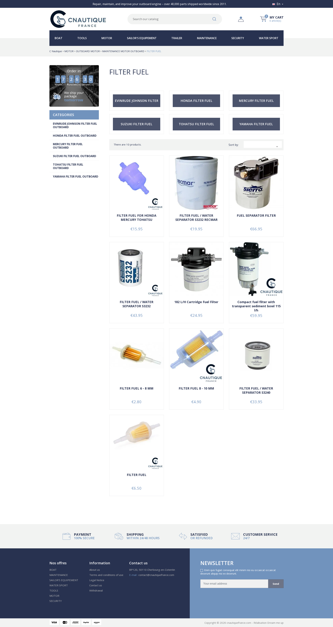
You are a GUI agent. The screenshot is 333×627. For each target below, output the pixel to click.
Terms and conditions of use (106, 575)
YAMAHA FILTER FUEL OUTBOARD (75, 176)
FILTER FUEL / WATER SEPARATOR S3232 (136, 304)
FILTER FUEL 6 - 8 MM (136, 388)
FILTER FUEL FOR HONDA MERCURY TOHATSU (136, 217)
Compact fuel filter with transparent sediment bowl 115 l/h (256, 306)
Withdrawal (96, 590)
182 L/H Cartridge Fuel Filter (196, 302)
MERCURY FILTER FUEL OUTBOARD (68, 145)
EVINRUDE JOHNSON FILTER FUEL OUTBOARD (75, 125)
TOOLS (82, 38)
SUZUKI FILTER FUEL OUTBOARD (74, 156)
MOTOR (106, 38)
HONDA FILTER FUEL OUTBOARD (74, 136)
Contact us (95, 585)
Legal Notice (96, 580)
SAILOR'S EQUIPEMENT (142, 38)
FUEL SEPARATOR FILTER (256, 215)
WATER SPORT (268, 38)
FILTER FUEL (136, 475)
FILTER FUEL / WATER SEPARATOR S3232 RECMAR (196, 217)
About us (94, 569)
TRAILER (176, 38)
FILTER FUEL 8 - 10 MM (196, 388)
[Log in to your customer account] (241, 19)
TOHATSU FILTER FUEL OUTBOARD (68, 166)
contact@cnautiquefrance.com (156, 575)
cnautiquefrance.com (239, 622)
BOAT (58, 38)
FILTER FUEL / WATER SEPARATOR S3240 (256, 390)
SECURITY (237, 38)
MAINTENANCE (207, 38)
